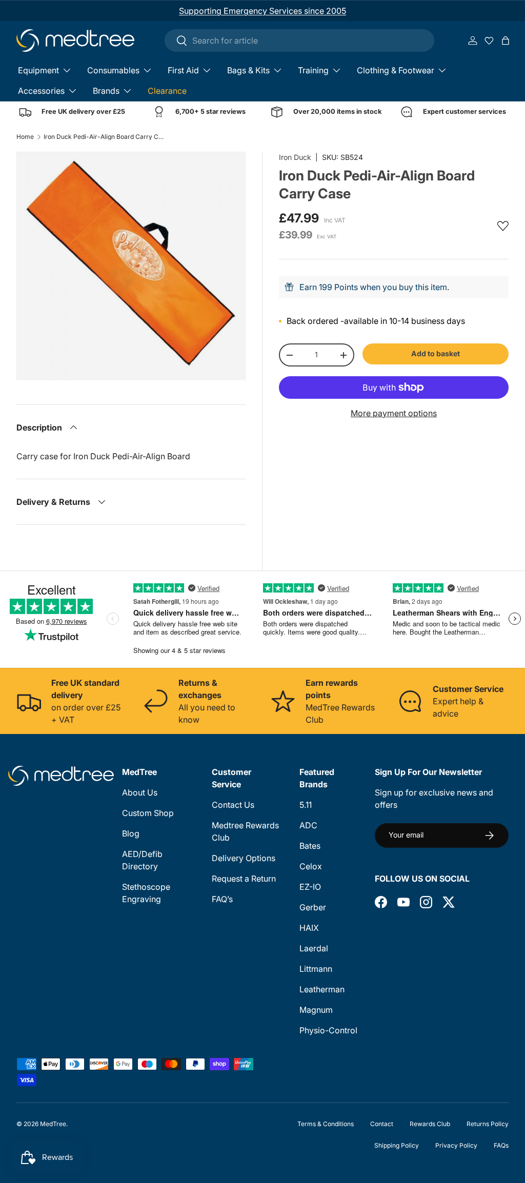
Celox (310, 866)
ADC (308, 825)
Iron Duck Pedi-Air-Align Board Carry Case (105, 137)
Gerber (312, 907)
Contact (381, 1124)
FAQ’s (222, 899)
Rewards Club (430, 1124)
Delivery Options (243, 858)
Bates (309, 846)
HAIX (309, 928)
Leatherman (322, 989)
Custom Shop (148, 813)
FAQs (501, 1145)
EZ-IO (310, 887)
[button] (505, 40)
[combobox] (299, 40)
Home (25, 137)
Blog (130, 833)
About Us (139, 792)
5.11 (305, 805)
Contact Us (233, 805)
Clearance (167, 91)
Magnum (316, 1010)
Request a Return (244, 878)
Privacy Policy (456, 1145)
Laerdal (313, 948)
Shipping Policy (396, 1145)
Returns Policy (488, 1124)
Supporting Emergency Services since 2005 (262, 11)
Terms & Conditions (325, 1124)
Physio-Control (328, 1030)
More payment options (394, 413)
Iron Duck (295, 157)
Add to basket (435, 353)
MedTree (53, 1124)
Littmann (315, 969)
